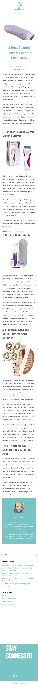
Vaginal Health (7, 601)
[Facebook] (15, 668)
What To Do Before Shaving (15, 231)
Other (3, 596)
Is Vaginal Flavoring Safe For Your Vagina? (17, 565)
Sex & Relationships (8, 599)
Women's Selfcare (20, 69)
